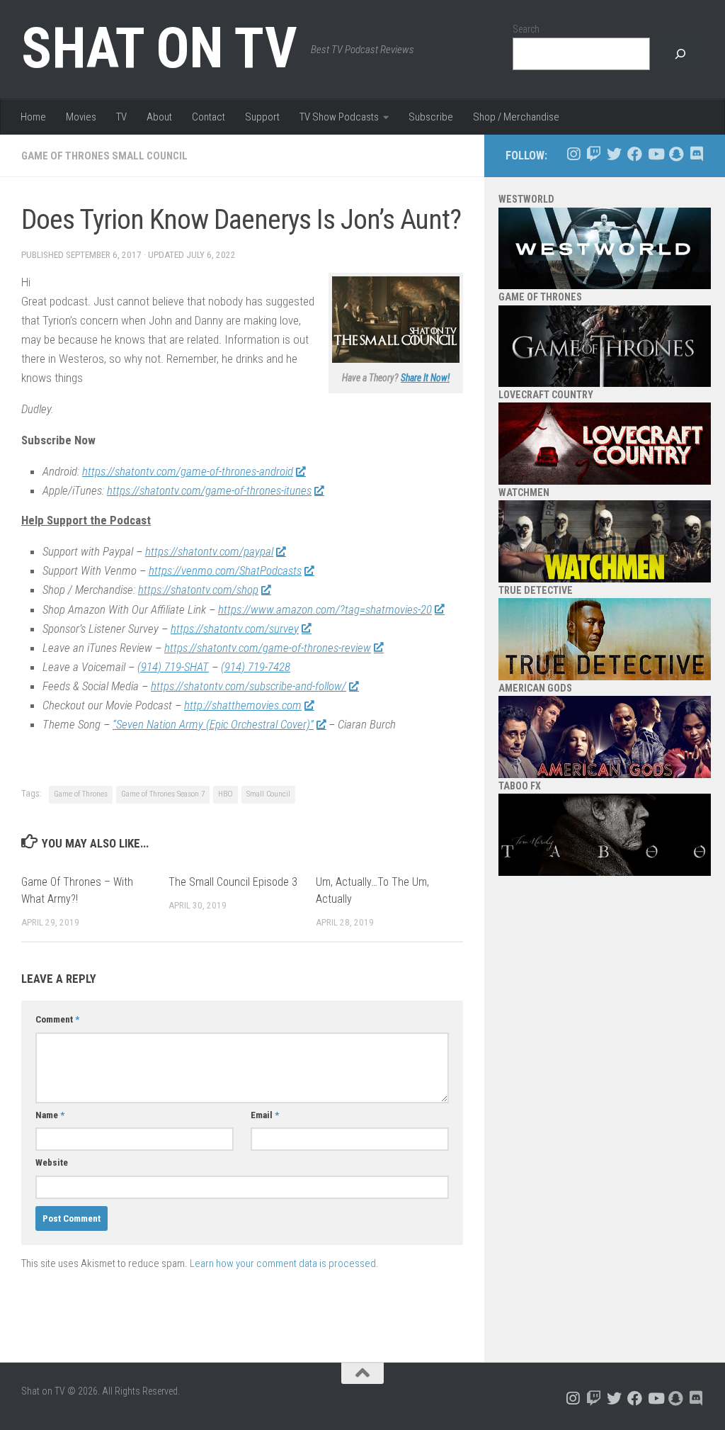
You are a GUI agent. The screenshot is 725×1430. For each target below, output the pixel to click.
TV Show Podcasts (339, 117)
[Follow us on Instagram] (573, 154)
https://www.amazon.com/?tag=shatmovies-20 (325, 609)
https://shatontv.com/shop (198, 589)
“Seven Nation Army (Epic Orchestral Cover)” (213, 724)
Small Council (268, 794)
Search (526, 29)
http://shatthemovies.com (243, 705)
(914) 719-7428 (255, 667)
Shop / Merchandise (516, 117)
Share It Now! (425, 377)
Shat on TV (159, 48)
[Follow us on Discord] (696, 154)
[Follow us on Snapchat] (675, 154)
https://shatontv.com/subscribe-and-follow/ (248, 686)
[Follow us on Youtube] (655, 154)
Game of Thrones (81, 794)
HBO (225, 794)
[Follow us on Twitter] (614, 154)
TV (121, 117)
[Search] (680, 54)
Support (262, 117)
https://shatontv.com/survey (235, 628)
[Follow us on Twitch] (593, 154)
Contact (208, 117)
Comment (57, 1019)
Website (51, 1162)
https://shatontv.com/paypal (209, 551)
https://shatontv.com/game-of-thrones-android (187, 471)
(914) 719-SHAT (173, 667)
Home (33, 117)
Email (265, 1115)
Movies (81, 117)
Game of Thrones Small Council (104, 156)
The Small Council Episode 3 (233, 882)
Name (49, 1115)
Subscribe (431, 117)
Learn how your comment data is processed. (284, 1263)
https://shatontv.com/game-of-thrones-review (267, 648)
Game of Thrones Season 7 (163, 794)
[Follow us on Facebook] (634, 154)
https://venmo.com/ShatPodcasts (225, 570)
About (159, 117)
